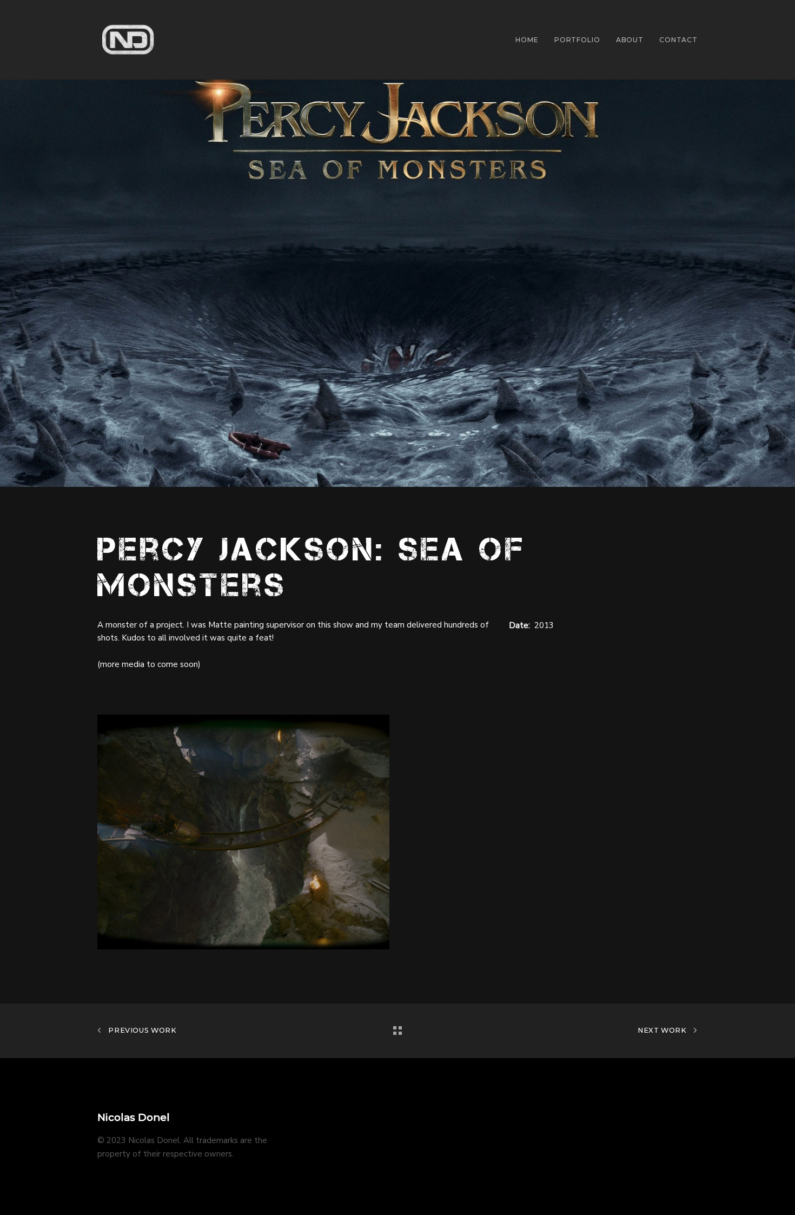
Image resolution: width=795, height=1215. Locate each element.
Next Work (663, 1030)
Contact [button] (678, 40)
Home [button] (526, 40)
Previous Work (142, 1030)
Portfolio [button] (577, 40)
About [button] (630, 40)
